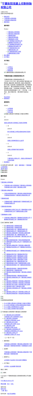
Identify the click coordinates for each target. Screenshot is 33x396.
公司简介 (10, 67)
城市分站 (3, 388)
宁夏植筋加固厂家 (22, 234)
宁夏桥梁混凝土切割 (13, 53)
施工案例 (6, 55)
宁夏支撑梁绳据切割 (24, 240)
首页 (16, 165)
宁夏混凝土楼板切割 (24, 245)
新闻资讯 (6, 98)
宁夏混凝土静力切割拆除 (11, 316)
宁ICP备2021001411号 (7, 380)
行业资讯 (10, 110)
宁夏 (2, 390)
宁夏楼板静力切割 (12, 39)
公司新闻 (10, 108)
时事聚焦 (24, 360)
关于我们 (6, 57)
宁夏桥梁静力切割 (22, 259)
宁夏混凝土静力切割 (24, 284)
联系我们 (6, 162)
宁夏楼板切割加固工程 (14, 46)
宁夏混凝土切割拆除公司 (11, 331)
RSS (8, 384)
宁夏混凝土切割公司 (24, 291)
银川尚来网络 (11, 393)
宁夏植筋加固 (11, 35)
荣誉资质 (10, 70)
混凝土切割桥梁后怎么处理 (15, 140)
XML (12, 384)
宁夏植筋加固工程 (22, 229)
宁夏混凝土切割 (20, 286)
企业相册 (10, 69)
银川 (6, 390)
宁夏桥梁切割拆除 (12, 37)
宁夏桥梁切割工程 (12, 49)
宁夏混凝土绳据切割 (24, 281)
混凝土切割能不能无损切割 (15, 149)
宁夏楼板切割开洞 (22, 254)
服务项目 (6, 22)
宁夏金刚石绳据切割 (24, 293)
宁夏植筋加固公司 (22, 231)
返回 (2, 168)
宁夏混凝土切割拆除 (10, 18)
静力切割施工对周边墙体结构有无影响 (18, 131)
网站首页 (6, 16)
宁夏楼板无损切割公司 (14, 42)
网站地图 (3, 384)
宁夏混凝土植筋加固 (24, 233)
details (21, 316)
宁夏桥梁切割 (18, 270)
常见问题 (10, 112)
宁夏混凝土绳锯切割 (10, 20)
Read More (7, 97)
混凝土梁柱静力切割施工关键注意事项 (15, 122)
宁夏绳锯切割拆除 (22, 275)
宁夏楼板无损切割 (22, 258)
